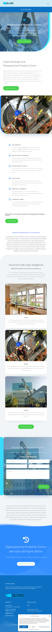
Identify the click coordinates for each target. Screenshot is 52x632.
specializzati (23, 147)
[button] (49, 616)
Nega (33, 626)
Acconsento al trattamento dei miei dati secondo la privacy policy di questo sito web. (27, 483)
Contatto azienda (11, 221)
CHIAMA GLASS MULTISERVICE (26, 563)
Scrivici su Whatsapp (24, 41)
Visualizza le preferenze (44, 626)
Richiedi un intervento (11, 88)
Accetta (23, 626)
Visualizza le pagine (9, 615)
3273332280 (27, 9)
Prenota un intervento (26, 426)
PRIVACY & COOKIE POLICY (34, 629)
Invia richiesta (43, 486)
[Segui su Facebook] (28, 605)
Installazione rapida (21, 149)
